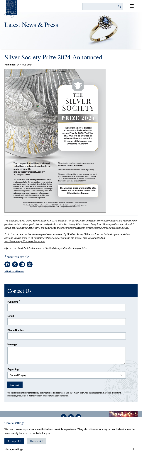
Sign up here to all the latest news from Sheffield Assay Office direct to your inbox (46, 248)
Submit (15, 385)
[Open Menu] (132, 6)
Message (12, 344)
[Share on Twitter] (15, 264)
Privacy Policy (78, 392)
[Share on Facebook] (7, 264)
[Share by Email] (30, 264)
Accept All (14, 441)
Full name (13, 301)
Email (11, 316)
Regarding (13, 369)
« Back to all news (14, 271)
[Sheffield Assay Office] (10, 9)
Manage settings (13, 449)
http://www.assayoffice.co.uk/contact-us (24, 241)
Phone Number (16, 330)
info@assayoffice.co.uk (46, 238)
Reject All (36, 441)
